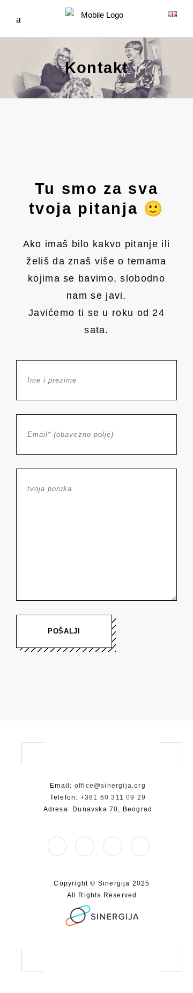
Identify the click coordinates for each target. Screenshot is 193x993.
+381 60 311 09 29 (113, 797)
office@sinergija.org (110, 785)
